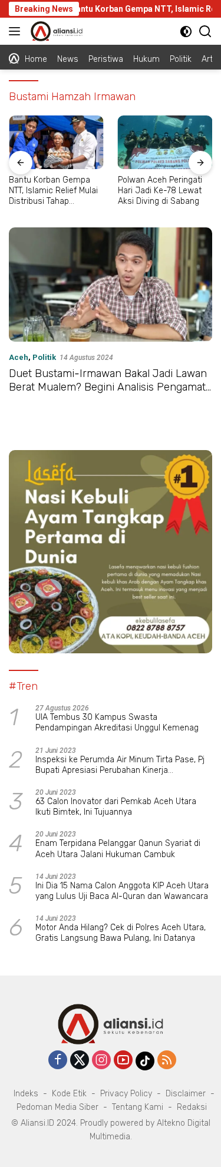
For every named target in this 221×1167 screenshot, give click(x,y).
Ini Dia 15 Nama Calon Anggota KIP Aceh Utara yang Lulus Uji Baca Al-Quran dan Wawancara (122, 891)
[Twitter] (79, 1060)
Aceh (18, 357)
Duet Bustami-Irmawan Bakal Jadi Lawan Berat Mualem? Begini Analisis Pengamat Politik (108, 387)
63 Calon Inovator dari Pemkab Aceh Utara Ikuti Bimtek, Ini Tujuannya (115, 806)
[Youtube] (123, 1060)
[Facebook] (57, 1060)
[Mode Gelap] (186, 31)
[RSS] (166, 1060)
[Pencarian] (205, 31)
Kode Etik (69, 1094)
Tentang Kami (137, 1107)
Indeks (26, 1094)
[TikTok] (145, 1061)
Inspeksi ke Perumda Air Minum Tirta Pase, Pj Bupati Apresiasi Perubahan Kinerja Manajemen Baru (119, 765)
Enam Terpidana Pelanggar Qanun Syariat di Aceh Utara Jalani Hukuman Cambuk (117, 848)
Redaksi (192, 1107)
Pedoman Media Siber (57, 1107)
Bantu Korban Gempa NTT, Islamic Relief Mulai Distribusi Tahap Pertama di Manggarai (53, 191)
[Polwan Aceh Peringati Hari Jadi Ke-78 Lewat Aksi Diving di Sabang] (165, 141)
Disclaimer (186, 1094)
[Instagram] (101, 1060)
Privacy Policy (126, 1094)
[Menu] (17, 31)
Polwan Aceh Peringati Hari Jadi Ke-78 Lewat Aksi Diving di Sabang (160, 190)
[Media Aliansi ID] (55, 31)
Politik (44, 357)
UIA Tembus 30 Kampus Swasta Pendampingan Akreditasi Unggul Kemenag (117, 722)
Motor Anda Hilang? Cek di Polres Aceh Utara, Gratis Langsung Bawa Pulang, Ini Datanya (120, 933)
